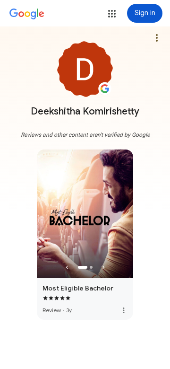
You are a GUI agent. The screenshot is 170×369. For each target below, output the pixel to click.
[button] (111, 13)
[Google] (26, 14)
